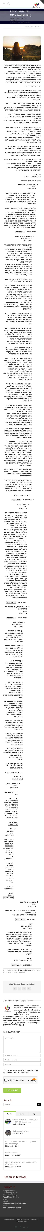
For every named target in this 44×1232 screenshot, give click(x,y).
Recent (22, 1114)
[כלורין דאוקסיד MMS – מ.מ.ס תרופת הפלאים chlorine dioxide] (8, 1120)
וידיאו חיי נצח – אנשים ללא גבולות (10, 879)
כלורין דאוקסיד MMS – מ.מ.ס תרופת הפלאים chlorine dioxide (25, 1121)
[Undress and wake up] (8, 1131)
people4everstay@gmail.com (14, 1203)
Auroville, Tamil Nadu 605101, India (11, 1197)
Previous (29, 27)
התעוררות (9, 972)
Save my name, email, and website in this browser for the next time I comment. (20, 1071)
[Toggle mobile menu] (4, 3)
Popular (9, 1114)
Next (37, 27)
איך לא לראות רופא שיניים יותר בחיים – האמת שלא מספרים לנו (21, 1163)
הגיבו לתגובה (20, 232)
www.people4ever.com (12, 1208)
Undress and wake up (21, 1131)
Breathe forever (11, 1153)
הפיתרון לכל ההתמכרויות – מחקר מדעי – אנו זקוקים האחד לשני (20, 1142)
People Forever (11, 970)
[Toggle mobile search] (8, 3)
